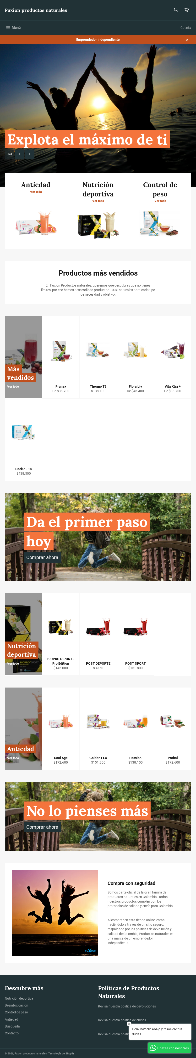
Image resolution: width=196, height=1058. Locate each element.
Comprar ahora (42, 557)
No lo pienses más (87, 810)
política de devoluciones (138, 1006)
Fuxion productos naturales (36, 10)
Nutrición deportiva (19, 998)
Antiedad (11, 1019)
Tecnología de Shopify (61, 1053)
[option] (98, 115)
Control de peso (16, 1012)
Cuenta (185, 28)
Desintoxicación (16, 1005)
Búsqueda (12, 1026)
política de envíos (133, 1020)
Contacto (12, 1033)
